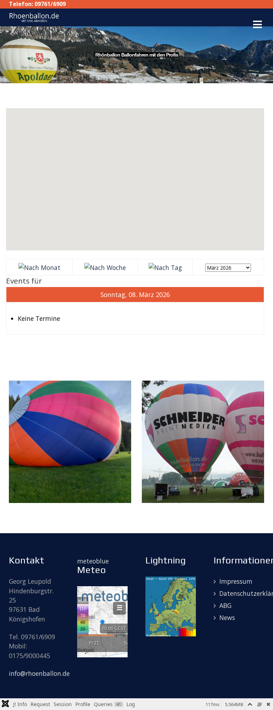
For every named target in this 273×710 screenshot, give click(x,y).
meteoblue (93, 561)
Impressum (235, 581)
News (227, 617)
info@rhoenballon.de (39, 673)
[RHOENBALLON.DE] (34, 16)
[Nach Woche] (105, 267)
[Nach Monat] (39, 267)
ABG (225, 605)
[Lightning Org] (170, 606)
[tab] (10, 382)
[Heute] (165, 267)
